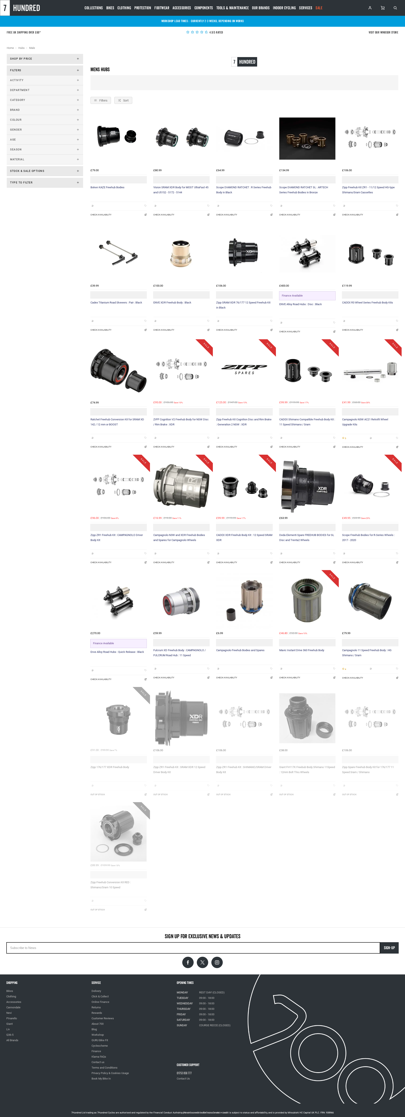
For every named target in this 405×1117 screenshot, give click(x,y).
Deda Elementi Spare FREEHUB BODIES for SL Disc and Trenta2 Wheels (306, 537)
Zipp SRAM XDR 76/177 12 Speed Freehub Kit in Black (243, 305)
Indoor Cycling (284, 8)
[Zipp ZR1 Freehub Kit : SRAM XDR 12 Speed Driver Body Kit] (181, 718)
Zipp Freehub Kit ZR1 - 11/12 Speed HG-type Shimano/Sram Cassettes (368, 190)
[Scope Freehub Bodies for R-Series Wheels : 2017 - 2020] (370, 486)
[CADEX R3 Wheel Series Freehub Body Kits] (370, 254)
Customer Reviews (103, 1018)
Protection (142, 8)
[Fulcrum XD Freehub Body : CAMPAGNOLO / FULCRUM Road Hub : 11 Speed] (181, 601)
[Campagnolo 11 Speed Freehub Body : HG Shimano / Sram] (370, 601)
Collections (94, 8)
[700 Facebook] (188, 962)
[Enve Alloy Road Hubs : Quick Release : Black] (118, 601)
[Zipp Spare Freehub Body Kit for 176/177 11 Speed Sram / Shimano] (370, 718)
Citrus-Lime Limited (216, 1112)
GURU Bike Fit (100, 1040)
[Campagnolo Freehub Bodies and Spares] (244, 601)
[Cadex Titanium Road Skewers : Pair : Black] (118, 254)
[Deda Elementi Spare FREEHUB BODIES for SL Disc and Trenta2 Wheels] (307, 486)
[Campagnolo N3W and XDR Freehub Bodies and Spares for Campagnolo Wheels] (181, 486)
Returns (96, 1007)
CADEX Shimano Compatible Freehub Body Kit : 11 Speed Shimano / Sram (307, 422)
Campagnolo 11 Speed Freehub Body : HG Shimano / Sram (367, 653)
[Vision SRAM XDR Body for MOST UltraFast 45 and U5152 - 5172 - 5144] (181, 139)
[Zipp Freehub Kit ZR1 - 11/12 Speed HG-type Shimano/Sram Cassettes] (370, 139)
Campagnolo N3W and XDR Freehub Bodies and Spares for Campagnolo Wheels (179, 537)
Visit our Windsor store (383, 33)
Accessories (182, 8)
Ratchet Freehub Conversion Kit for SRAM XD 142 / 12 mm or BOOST (117, 422)
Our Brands (261, 8)
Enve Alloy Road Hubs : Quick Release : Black (117, 651)
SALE (319, 8)
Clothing (124, 8)
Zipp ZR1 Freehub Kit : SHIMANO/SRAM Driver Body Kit (243, 770)
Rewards (97, 1012)
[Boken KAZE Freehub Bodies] (118, 139)
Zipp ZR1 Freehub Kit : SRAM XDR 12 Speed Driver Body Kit (179, 770)
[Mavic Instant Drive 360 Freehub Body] (307, 601)
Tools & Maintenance (232, 8)
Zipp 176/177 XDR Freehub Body (109, 767)
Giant (9, 1023)
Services (305, 8)
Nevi (9, 1012)
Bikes (110, 8)
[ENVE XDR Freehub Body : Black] (181, 254)
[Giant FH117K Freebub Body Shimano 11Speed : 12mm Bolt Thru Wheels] (307, 718)
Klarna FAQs (99, 1056)
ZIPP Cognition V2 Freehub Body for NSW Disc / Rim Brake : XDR (181, 422)
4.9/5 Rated (216, 33)
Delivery (96, 991)
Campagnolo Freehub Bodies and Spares (240, 650)
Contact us (98, 1062)
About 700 (98, 1023)
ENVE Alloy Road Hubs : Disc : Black (300, 304)
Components (203, 8)
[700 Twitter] (202, 962)
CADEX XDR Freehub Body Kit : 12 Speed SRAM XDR (244, 537)
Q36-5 (10, 1034)
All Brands (12, 1040)
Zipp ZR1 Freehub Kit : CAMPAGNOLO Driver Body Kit (116, 537)
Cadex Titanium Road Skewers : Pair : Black (116, 302)
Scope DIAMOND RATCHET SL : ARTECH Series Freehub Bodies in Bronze (303, 190)
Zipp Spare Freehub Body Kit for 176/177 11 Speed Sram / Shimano (368, 770)
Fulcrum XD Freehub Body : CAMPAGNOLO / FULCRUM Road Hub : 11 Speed (179, 653)
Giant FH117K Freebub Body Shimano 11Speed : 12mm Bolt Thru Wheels (307, 770)
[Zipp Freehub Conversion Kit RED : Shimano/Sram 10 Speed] (118, 834)
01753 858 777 (184, 1073)
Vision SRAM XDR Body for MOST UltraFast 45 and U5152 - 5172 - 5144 (180, 190)
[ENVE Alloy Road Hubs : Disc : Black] (307, 254)
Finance (96, 1051)
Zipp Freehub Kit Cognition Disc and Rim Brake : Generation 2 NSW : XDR (243, 422)
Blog (94, 1029)
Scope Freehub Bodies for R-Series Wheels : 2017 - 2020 (368, 537)
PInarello (11, 1018)
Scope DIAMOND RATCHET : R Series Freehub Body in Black (243, 190)
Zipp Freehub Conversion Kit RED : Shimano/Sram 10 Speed (110, 885)
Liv (8, 1029)
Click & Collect (100, 996)
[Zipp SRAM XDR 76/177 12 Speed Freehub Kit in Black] (244, 254)
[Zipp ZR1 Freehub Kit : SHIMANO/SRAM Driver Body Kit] (244, 718)
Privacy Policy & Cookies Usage (110, 1073)
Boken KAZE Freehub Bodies (107, 187)
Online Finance (100, 1001)
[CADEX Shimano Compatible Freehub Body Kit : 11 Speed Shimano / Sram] (307, 371)
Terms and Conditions (104, 1067)
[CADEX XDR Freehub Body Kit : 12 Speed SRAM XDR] (244, 486)
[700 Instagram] (217, 962)
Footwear (161, 8)
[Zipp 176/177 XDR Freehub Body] (118, 718)
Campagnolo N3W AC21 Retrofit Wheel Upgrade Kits (365, 422)
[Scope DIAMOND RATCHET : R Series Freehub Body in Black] (244, 139)
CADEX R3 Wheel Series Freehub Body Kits (367, 302)
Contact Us (183, 1078)
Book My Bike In (101, 1078)
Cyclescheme (100, 1045)
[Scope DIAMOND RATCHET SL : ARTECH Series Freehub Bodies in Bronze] (307, 139)
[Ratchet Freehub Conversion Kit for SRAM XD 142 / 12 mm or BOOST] (118, 371)
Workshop (98, 1034)
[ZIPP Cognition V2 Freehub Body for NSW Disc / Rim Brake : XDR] (181, 371)
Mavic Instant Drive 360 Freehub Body (301, 650)
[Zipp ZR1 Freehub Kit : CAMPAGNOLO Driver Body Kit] (118, 486)
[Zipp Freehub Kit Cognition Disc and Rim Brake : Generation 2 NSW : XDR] (244, 371)
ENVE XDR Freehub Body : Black (172, 302)
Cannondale (13, 1007)
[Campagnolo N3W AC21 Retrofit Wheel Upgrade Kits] (370, 371)
